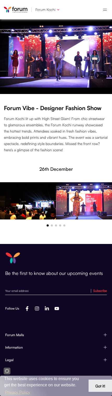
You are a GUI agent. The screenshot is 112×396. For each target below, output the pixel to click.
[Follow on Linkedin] (47, 308)
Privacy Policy (17, 392)
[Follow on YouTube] (56, 308)
